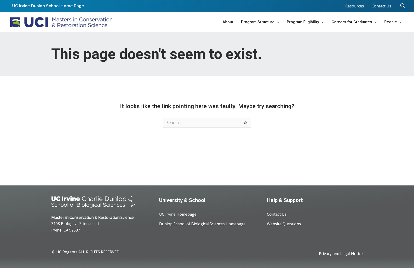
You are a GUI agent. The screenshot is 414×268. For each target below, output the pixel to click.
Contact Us (277, 214)
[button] (403, 6)
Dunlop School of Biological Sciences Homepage (202, 223)
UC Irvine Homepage (177, 214)
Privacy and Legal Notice (341, 253)
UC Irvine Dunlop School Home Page (48, 6)
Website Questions (284, 223)
